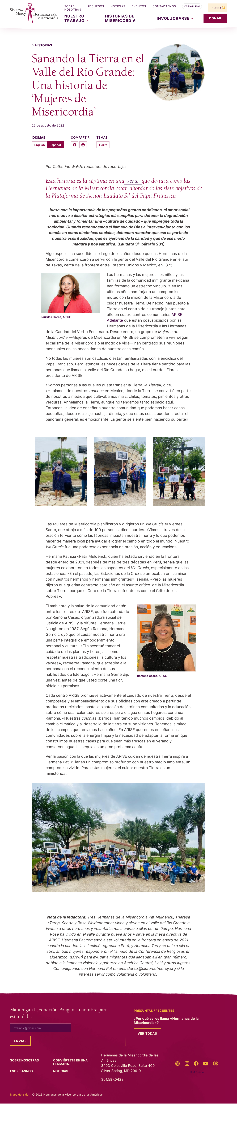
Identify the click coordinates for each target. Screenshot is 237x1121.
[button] (175, 18)
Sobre (25, 1060)
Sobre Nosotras (72, 8)
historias (43, 45)
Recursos (95, 6)
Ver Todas (147, 1033)
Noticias (118, 6)
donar (215, 18)
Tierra (103, 145)
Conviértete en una (70, 1062)
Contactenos (164, 6)
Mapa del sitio (19, 1094)
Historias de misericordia (120, 18)
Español (55, 145)
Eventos (139, 6)
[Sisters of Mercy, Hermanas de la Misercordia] (31, 13)
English (194, 6)
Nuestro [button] (75, 18)
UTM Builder (197, 1072)
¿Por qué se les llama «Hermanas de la (166, 1020)
